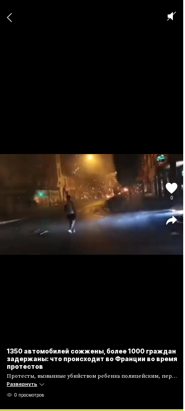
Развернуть (22, 384)
